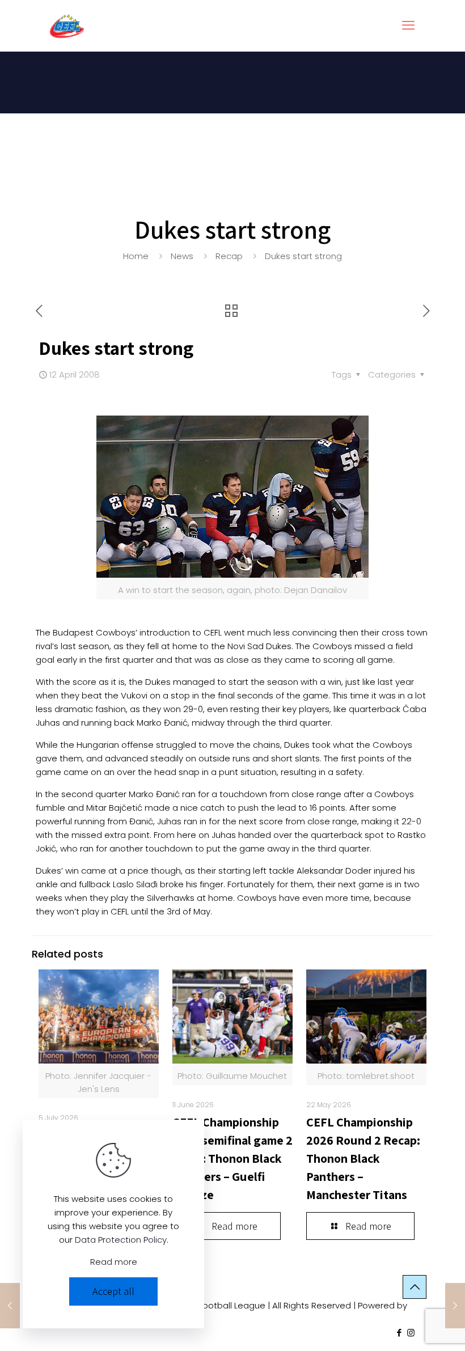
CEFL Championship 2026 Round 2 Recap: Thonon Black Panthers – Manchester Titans (363, 1158)
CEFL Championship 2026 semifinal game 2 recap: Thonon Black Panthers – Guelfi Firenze (232, 1158)
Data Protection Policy (121, 1240)
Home (136, 256)
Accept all (113, 1291)
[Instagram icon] (411, 1333)
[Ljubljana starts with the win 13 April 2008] (455, 1305)
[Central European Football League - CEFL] (67, 25)
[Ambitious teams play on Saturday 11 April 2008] (10, 1305)
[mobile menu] (408, 25)
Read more (113, 1262)
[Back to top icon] (414, 1287)
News (182, 256)
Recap (229, 256)
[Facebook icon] (399, 1333)
